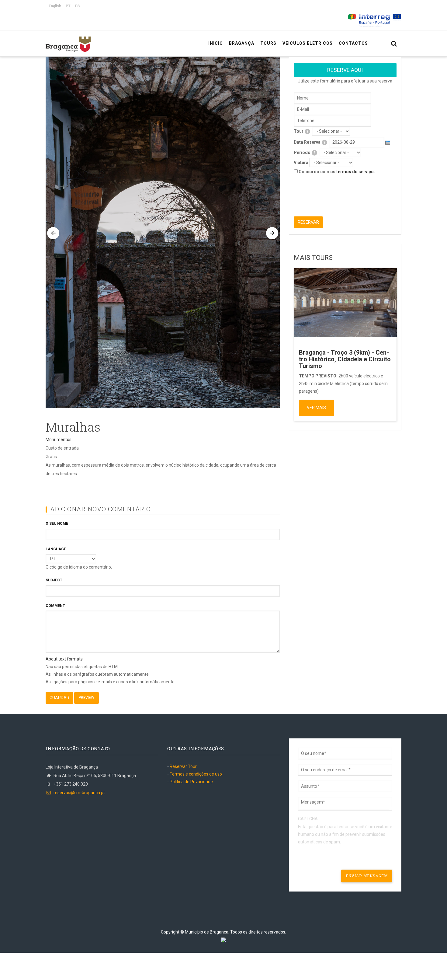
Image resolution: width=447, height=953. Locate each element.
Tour (301, 131)
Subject (54, 580)
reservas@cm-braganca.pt (79, 792)
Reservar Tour (183, 766)
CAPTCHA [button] (308, 818)
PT (68, 6)
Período (304, 152)
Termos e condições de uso (196, 774)
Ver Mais (316, 407)
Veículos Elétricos (307, 43)
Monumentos (58, 439)
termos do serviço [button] (355, 171)
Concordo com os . (337, 171)
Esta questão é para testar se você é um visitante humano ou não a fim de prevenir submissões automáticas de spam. (345, 830)
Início (215, 43)
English (55, 6)
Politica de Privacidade (191, 781)
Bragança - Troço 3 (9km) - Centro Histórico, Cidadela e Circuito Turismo (345, 359)
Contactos (353, 43)
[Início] (68, 41)
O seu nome (57, 523)
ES (77, 6)
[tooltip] (307, 131)
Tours (268, 43)
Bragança (241, 43)
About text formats (64, 659)
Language (56, 549)
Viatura (301, 162)
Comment (55, 606)
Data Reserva (309, 142)
